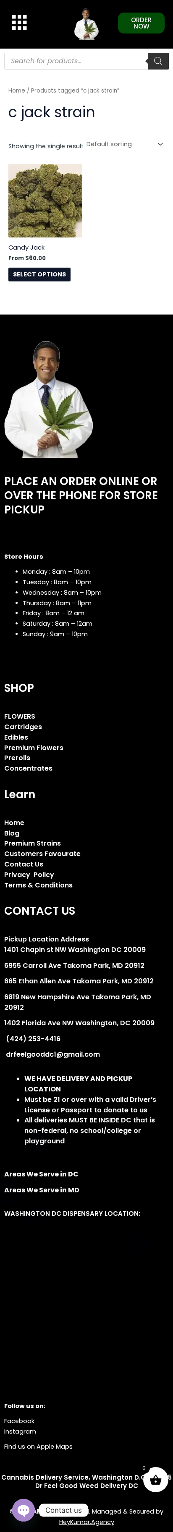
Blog (11, 833)
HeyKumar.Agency (86, 1522)
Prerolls (17, 758)
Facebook (19, 1421)
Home (16, 91)
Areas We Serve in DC (41, 1174)
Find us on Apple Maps (38, 1446)
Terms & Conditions (38, 885)
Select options (39, 274)
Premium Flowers (33, 748)
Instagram (20, 1431)
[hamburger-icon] (17, 22)
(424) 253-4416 (32, 1039)
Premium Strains (32, 843)
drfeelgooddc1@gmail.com (52, 1054)
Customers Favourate (42, 854)
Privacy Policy (29, 874)
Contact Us (23, 864)
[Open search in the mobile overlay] (86, 61)
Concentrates (28, 768)
